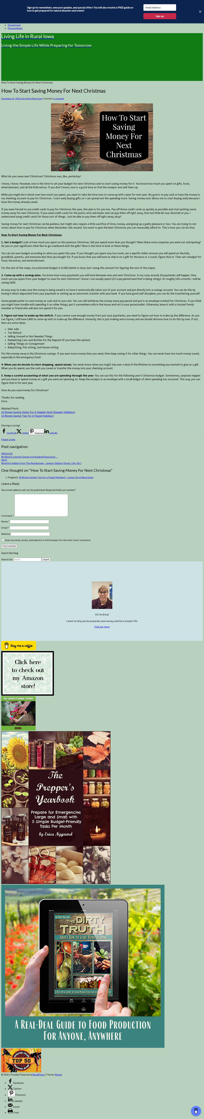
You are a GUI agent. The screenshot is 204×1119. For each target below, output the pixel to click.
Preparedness (15, 28)
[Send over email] (10, 1106)
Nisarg (58, 1074)
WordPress (38, 1074)
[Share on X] (10, 1088)
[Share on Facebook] (10, 1082)
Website (5, 533)
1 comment (58, 98)
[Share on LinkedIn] (10, 1101)
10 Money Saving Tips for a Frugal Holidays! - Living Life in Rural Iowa (56, 477)
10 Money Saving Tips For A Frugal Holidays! (27, 416)
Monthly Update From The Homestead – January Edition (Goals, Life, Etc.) (41, 461)
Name (5, 521)
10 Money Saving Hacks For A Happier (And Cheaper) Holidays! (38, 412)
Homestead (14, 25)
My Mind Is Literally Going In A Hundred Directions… (29, 455)
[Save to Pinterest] (11, 1093)
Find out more (102, 626)
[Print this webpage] (10, 1112)
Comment (7, 515)
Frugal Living (8, 439)
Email (5, 527)
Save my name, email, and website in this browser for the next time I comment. (48, 540)
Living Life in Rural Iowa (31, 98)
